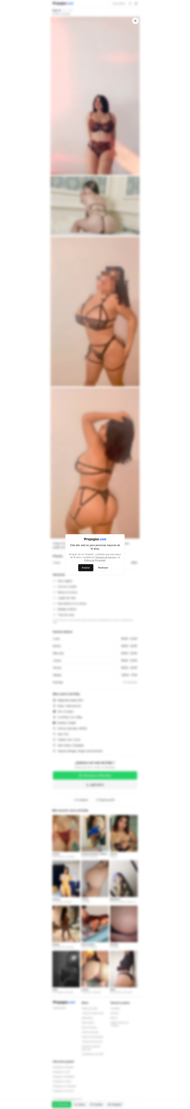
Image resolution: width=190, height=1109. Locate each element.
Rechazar (103, 567)
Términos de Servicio (105, 557)
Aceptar (86, 567)
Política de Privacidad (94, 560)
